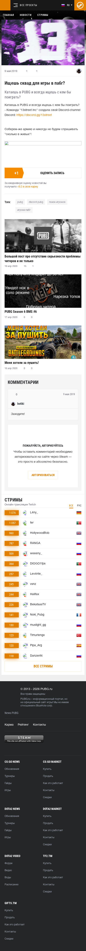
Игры (8, 790)
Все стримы (43, 666)
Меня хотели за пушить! (22, 363)
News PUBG (11, 713)
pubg (20, 202)
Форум (8, 863)
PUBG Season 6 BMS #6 (21, 312)
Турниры (10, 776)
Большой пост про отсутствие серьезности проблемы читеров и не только (43, 258)
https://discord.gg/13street (34, 115)
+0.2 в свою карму (27, 187)
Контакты (39, 725)
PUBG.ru (25, 699)
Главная (8, 15)
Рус (79, 505)
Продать (48, 776)
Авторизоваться (43, 475)
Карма (9, 725)
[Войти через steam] (80, 5)
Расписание (11, 884)
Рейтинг (23, 725)
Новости (26, 15)
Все (71, 505)
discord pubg (36, 202)
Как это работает (53, 783)
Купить (47, 769)
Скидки (47, 797)
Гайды (8, 783)
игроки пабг (24, 210)
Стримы (42, 15)
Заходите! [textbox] (18, 414)
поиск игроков (57, 202)
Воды (8, 877)
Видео (8, 870)
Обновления (12, 769)
